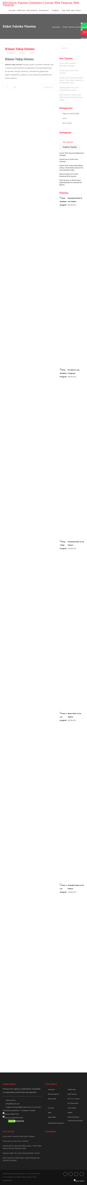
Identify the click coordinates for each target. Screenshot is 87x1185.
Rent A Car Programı (74, 1099)
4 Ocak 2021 (11, 53)
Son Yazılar (68, 142)
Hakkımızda (21, 10)
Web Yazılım (52, 1099)
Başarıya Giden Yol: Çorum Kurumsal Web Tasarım (69, 88)
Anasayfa (12, 10)
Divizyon (22, 53)
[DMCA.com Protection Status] (16, 1121)
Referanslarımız (32, 10)
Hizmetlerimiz (44, 10)
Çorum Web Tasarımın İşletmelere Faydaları (67, 64)
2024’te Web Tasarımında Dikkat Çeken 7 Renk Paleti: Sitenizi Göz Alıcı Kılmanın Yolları (71, 80)
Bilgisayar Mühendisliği (70, 113)
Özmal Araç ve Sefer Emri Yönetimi (68, 71)
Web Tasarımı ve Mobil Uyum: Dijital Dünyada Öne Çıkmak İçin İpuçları (71, 97)
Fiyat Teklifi (66, 10)
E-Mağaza (55, 10)
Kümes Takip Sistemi (20, 49)
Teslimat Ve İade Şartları (75, 1121)
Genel (32, 53)
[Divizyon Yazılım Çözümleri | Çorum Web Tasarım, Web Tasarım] (43, 4)
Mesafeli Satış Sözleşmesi (56, 1123)
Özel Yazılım (72, 1108)
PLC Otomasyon (73, 1103)
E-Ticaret (51, 1108)
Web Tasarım (67, 123)
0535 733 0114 (10, 1100)
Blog (73, 10)
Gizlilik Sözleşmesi (73, 1117)
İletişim (78, 10)
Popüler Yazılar (70, 147)
